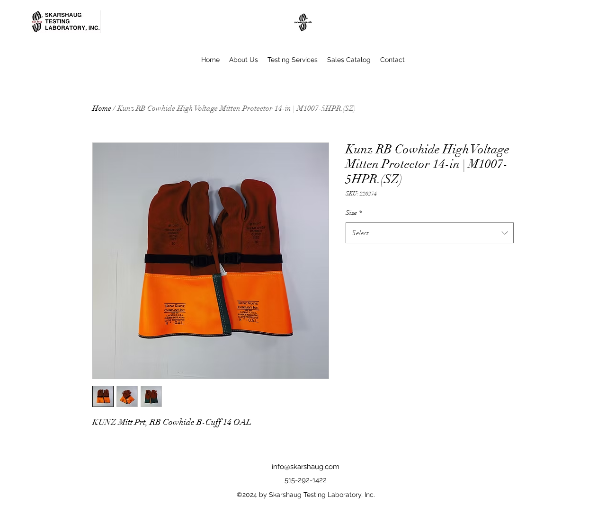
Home (101, 108)
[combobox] (430, 232)
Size (354, 213)
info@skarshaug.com (305, 466)
